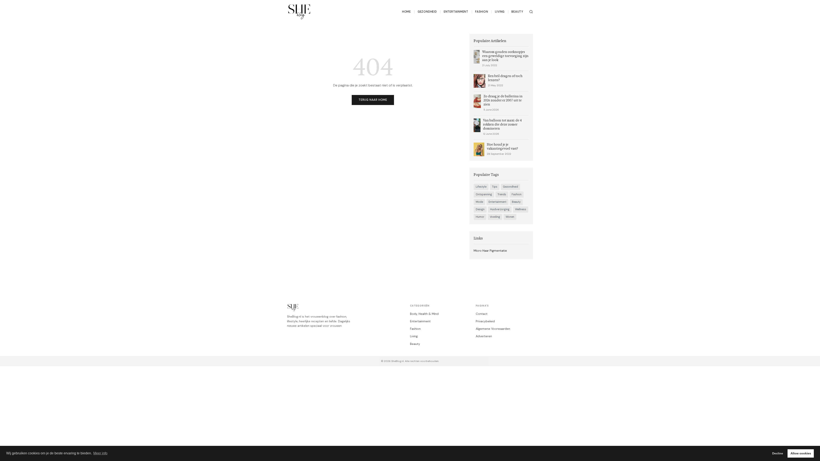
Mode (479, 202)
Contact (482, 314)
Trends (502, 194)
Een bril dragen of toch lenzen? (505, 78)
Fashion (481, 11)
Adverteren (484, 336)
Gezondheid (427, 11)
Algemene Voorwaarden (493, 329)
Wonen (510, 217)
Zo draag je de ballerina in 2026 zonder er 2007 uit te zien (503, 100)
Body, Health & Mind (424, 314)
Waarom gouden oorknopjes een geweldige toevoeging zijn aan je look (505, 56)
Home (406, 11)
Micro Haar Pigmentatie (490, 250)
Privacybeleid (485, 321)
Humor (480, 217)
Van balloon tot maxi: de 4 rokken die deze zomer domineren (502, 124)
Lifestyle (481, 186)
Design (480, 209)
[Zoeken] (531, 12)
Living (500, 11)
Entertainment (456, 11)
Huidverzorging (500, 209)
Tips (494, 186)
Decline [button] (777, 453)
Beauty (517, 11)
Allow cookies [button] (801, 453)
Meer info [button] (100, 453)
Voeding (495, 217)
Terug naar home (373, 100)
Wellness (520, 209)
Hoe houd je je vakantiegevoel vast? (502, 147)
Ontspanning (484, 194)
